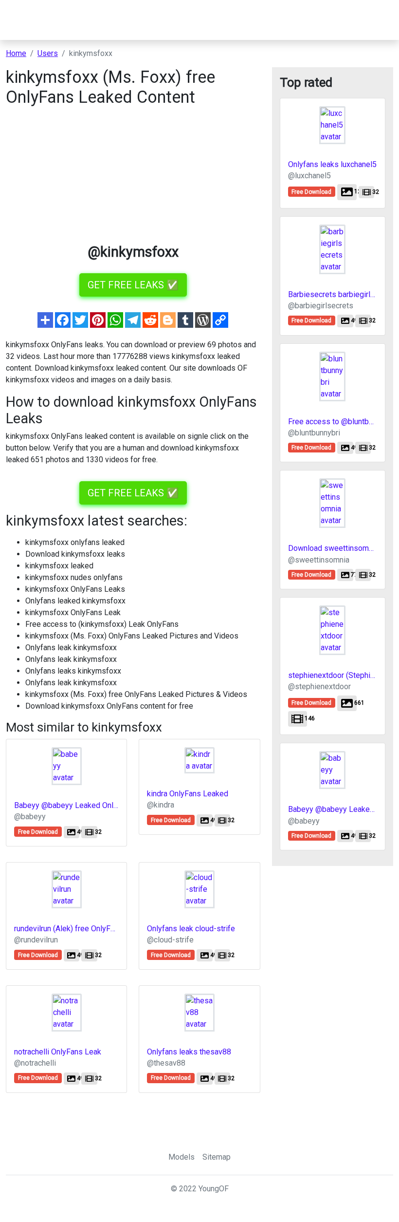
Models (181, 1157)
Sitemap (216, 1157)
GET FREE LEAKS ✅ (133, 285)
